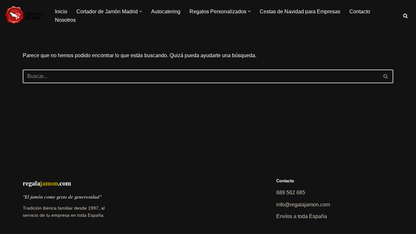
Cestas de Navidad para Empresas (300, 11)
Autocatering (165, 11)
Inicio (61, 11)
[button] (140, 11)
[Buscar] (405, 15)
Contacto (359, 11)
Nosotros (65, 20)
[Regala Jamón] (24, 16)
